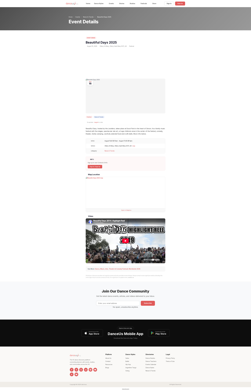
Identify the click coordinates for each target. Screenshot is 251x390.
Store (154, 3)
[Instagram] (81, 370)
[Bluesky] (76, 374)
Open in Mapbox (126, 210)
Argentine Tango (131, 367)
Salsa (127, 358)
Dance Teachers (151, 361)
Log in (96, 122)
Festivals (144, 3)
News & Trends (88, 17)
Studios (133, 3)
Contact (107, 361)
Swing (127, 371)
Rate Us (180, 3)
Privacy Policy (170, 358)
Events (111, 3)
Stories (122, 3)
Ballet (127, 361)
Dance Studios (150, 358)
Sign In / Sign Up (95, 166)
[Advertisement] (125, 63)
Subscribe (148, 303)
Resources (108, 364)
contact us (131, 277)
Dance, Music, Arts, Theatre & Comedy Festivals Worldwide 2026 (117, 269)
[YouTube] (95, 370)
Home (88, 3)
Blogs (107, 367)
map (133, 146)
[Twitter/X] (76, 370)
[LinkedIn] (86, 370)
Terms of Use (170, 361)
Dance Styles (99, 3)
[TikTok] (72, 374)
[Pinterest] (90, 370)
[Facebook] (72, 370)
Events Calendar (151, 364)
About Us (108, 358)
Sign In (169, 3)
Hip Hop (128, 364)
